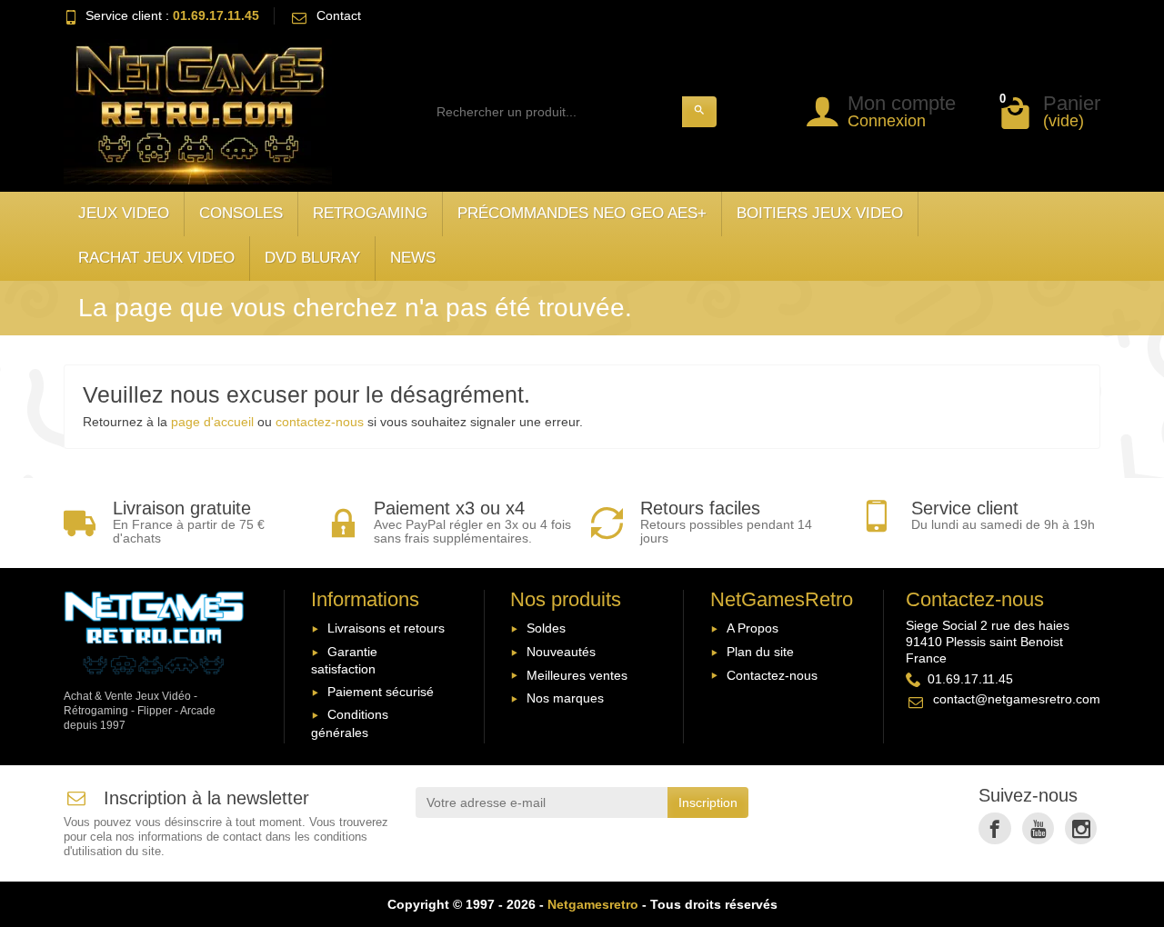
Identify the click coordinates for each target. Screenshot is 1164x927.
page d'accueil (212, 421)
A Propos (752, 628)
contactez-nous (320, 421)
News (413, 257)
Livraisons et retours (386, 628)
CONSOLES (241, 213)
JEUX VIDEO (123, 213)
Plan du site (760, 651)
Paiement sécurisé (380, 691)
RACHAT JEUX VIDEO (156, 257)
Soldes (546, 628)
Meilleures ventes (577, 675)
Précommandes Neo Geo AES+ (582, 213)
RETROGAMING (370, 213)
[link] (994, 828)
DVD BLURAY (312, 257)
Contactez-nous (772, 675)
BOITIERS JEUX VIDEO (820, 213)
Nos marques (565, 698)
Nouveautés (561, 651)
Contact (338, 15)
